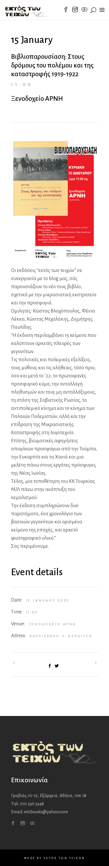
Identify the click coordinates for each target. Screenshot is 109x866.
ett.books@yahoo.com (46, 811)
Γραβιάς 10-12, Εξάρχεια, (48, 795)
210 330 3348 (32, 803)
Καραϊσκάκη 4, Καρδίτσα (61, 636)
